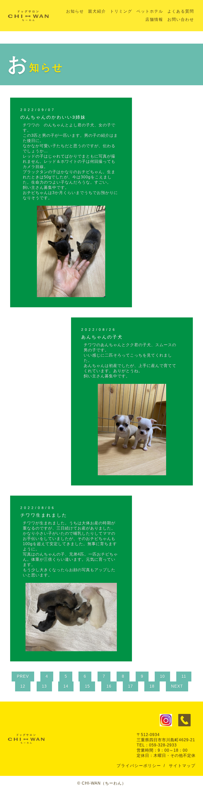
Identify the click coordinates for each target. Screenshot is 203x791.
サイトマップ (182, 765)
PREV (23, 676)
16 (108, 686)
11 (183, 676)
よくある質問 (180, 11)
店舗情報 (154, 19)
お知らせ (75, 11)
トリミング (121, 11)
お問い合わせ (180, 19)
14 (65, 686)
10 (162, 676)
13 (44, 686)
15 (87, 686)
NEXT (177, 686)
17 (130, 686)
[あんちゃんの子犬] (132, 473)
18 (152, 686)
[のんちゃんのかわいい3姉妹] (71, 295)
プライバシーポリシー (139, 765)
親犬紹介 (97, 11)
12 (22, 686)
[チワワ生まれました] (71, 649)
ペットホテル (149, 11)
